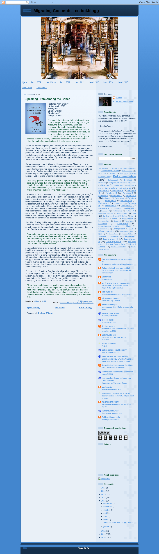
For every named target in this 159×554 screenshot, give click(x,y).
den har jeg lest (108, 326)
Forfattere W (130, 208)
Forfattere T (103, 208)
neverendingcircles (110, 313)
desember (108, 503)
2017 (103, 488)
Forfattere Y (105, 211)
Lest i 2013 (94, 82)
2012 (103, 531)
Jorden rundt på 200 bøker (115, 216)
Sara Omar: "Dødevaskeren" (113, 368)
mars (106, 520)
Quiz (100, 234)
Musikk (131, 229)
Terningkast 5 (88, 303)
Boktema (105, 185)
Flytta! (104, 346)
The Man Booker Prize (115, 244)
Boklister (102, 183)
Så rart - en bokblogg (111, 298)
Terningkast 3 (130, 236)
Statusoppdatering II (110, 352)
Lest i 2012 (79, 82)
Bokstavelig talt (109, 335)
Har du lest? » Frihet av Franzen (116, 393)
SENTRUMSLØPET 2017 (111, 389)
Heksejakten (107, 279)
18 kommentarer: (86, 301)
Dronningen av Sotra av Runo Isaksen (117, 264)
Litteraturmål (103, 229)
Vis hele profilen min (124, 102)
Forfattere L (110, 201)
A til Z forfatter (127, 171)
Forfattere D (111, 193)
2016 (103, 491)
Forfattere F (103, 196)
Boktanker (106, 277)
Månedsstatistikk (106, 231)
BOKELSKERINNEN (110, 402)
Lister (128, 226)
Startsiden (60, 307)
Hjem (24, 82)
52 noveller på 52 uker (110, 171)
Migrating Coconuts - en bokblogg (66, 10)
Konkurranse (127, 218)
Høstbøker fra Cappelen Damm (114, 383)
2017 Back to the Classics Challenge (123, 168)
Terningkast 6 (113, 241)
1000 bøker (41, 87)
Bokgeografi (113, 180)
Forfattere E (128, 193)
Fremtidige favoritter (106, 213)
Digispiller (130, 185)
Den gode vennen (109, 322)
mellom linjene (108, 320)
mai (105, 513)
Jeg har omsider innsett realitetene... (117, 294)
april (105, 516)
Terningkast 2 (115, 236)
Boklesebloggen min (111, 417)
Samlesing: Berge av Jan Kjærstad (116, 361)
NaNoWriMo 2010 (126, 231)
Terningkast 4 (110, 239)
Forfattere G (116, 196)
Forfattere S (126, 206)
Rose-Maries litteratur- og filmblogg (117, 365)
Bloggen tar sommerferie (112, 413)
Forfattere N (103, 203)
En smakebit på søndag (118, 188)
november (108, 507)
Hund (134, 213)
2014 (103, 498)
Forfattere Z (117, 211)
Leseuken (122, 223)
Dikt (99, 188)
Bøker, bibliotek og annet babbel (116, 268)
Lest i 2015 (123, 82)
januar (106, 527)
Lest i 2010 (51, 82)
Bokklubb (128, 180)
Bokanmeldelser (66, 303)
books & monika (109, 344)
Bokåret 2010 (118, 185)
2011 (103, 534)
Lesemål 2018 (107, 374)
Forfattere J (119, 198)
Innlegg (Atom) (45, 313)
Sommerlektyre (128, 234)
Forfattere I (106, 198)
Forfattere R (110, 206)
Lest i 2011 (65, 82)
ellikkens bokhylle (110, 305)
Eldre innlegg (85, 307)
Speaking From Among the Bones (47, 99)
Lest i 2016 (27, 87)
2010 (103, 537)
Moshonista (107, 387)
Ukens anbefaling (118, 247)
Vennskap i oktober (109, 316)
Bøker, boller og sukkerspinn (114, 350)
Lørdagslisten (119, 229)
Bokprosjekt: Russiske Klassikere (122, 183)
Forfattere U (118, 208)
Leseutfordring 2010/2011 (109, 226)
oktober (107, 510)
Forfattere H (131, 196)
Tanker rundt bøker (110, 411)
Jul (132, 216)
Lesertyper (129, 221)
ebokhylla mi (107, 292)
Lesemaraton (103, 221)
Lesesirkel (102, 224)
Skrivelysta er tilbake (110, 419)
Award (113, 173)
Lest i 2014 (108, 82)
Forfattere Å (130, 211)
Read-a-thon (113, 234)
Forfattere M (126, 201)
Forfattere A (103, 190)
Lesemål (117, 221)
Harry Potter (122, 213)
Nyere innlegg (33, 307)
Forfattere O (119, 203)
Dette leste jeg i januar (111, 301)
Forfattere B (77, 303)
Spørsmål (102, 236)
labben (119, 98)
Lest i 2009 (36, 82)
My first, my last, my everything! (116, 283)
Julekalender (102, 218)
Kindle (114, 218)
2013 (103, 501)
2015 (103, 494)
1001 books (102, 168)
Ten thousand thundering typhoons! (117, 372)
